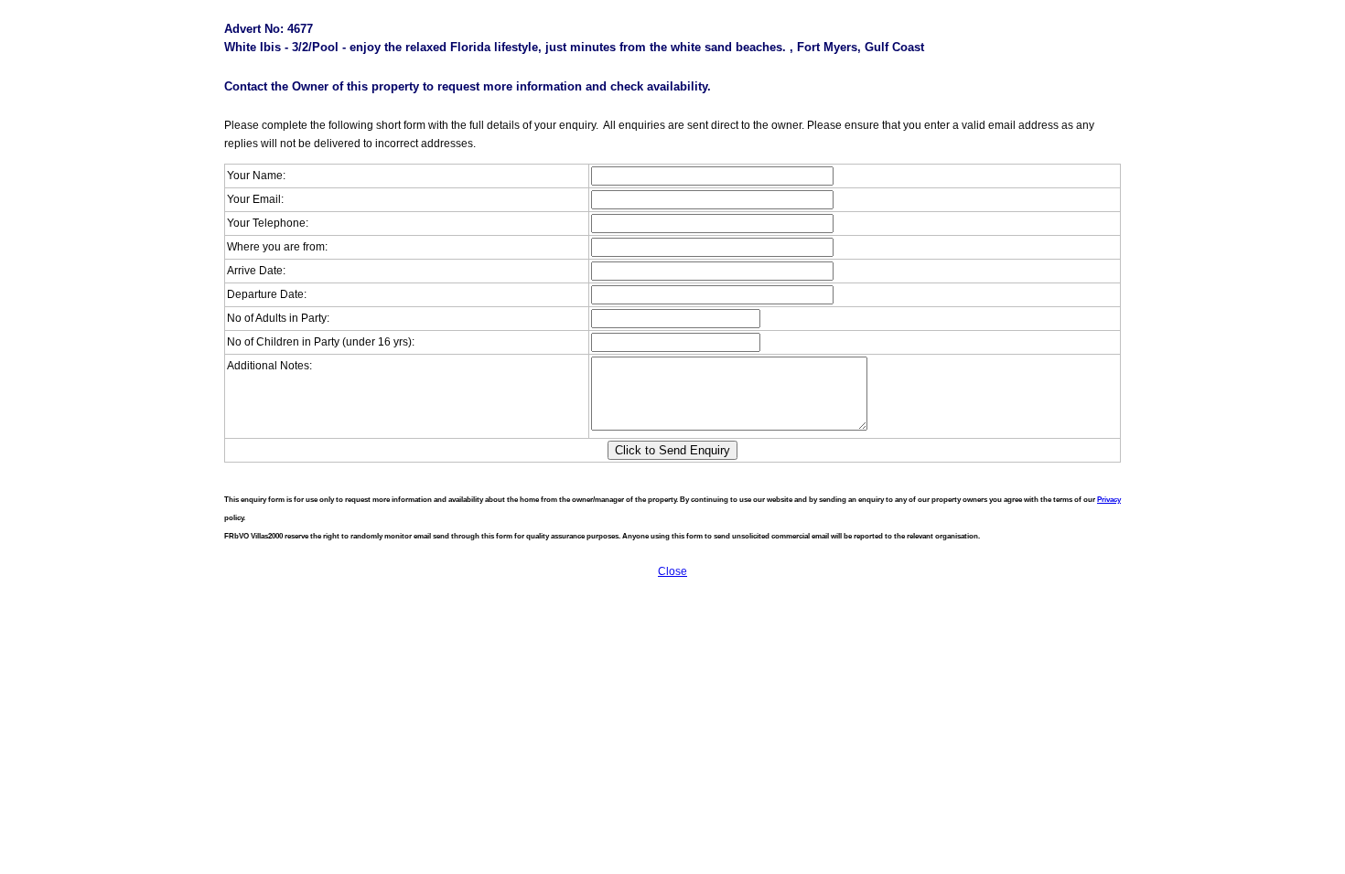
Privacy (1109, 500)
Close (672, 571)
